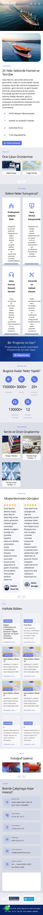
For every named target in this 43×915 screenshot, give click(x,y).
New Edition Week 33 (11, 660)
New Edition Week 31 (11, 694)
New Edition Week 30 (31, 694)
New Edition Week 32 (31, 660)
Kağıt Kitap (31, 173)
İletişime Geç (23, 355)
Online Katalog (13, 143)
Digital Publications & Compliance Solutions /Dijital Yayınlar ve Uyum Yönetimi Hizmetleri (11, 631)
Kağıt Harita (11, 173)
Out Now (27, 625)
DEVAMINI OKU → (10, 642)
